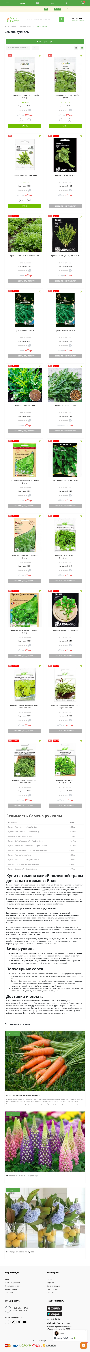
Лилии (49, 1279)
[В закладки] (40, 56)
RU (24, 3)
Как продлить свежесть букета (20, 1252)
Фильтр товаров (46, 41)
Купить (25, 126)
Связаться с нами (12, 1286)
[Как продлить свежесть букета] (45, 1217)
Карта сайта (9, 1292)
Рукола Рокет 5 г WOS (24, 330)
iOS (46, 9)
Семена (13, 26)
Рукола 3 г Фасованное (25, 405)
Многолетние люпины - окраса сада (22, 1176)
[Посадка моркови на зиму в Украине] (45, 1061)
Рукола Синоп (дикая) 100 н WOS (65, 255)
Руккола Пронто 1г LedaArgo (65, 630)
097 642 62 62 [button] (53, 1319)
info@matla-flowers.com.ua (58, 1323)
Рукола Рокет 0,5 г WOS (65, 330)
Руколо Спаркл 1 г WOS (65, 175)
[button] (52, 3)
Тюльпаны (51, 1292)
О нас (7, 1279)
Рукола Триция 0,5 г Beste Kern (24, 175)
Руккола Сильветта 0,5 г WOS (65, 480)
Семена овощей (26, 26)
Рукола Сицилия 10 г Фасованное (24, 255)
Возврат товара (11, 1289)
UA (21, 3)
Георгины (50, 1282)
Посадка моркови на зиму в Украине (22, 1095)
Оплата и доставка (12, 1282)
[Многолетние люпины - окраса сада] (45, 1141)
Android (58, 9)
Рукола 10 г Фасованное (65, 405)
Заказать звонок (78, 20)
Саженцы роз (52, 1289)
